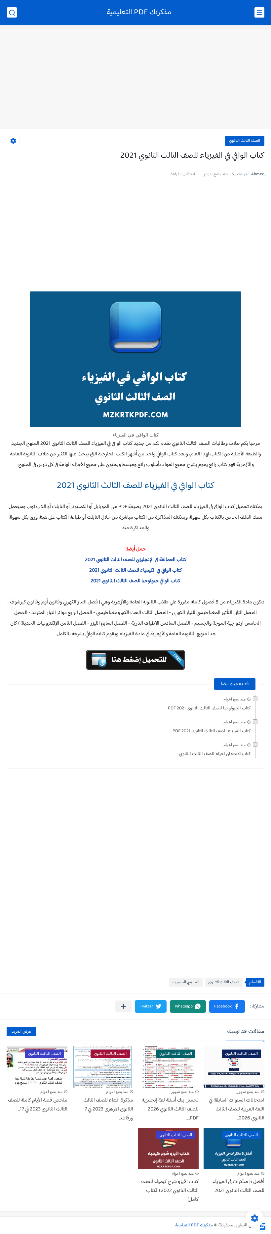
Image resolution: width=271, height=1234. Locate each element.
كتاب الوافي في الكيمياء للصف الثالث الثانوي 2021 (135, 570)
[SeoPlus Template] (262, 1225)
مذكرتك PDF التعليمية (139, 12)
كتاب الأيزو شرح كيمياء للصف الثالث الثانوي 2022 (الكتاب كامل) (170, 1190)
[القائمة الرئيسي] (259, 12)
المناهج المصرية (186, 982)
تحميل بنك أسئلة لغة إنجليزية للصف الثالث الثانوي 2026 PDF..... (170, 1109)
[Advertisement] (135, 77)
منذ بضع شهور (248, 1091)
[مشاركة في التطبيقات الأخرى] (123, 1006)
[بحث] (12, 12)
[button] (227, 1006)
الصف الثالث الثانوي (244, 140)
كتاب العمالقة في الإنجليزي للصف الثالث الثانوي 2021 (135, 559)
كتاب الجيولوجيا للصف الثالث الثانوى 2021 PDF (209, 708)
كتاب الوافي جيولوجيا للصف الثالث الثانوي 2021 (135, 581)
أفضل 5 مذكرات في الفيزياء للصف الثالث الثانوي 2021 (238, 1186)
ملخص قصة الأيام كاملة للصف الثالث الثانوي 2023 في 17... (37, 1105)
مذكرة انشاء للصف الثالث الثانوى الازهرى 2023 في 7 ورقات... (108, 1109)
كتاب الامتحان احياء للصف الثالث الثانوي (215, 754)
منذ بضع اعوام (234, 699)
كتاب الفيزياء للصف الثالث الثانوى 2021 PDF (212, 731)
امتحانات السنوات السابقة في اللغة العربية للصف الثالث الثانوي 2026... (236, 1109)
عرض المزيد (21, 1031)
